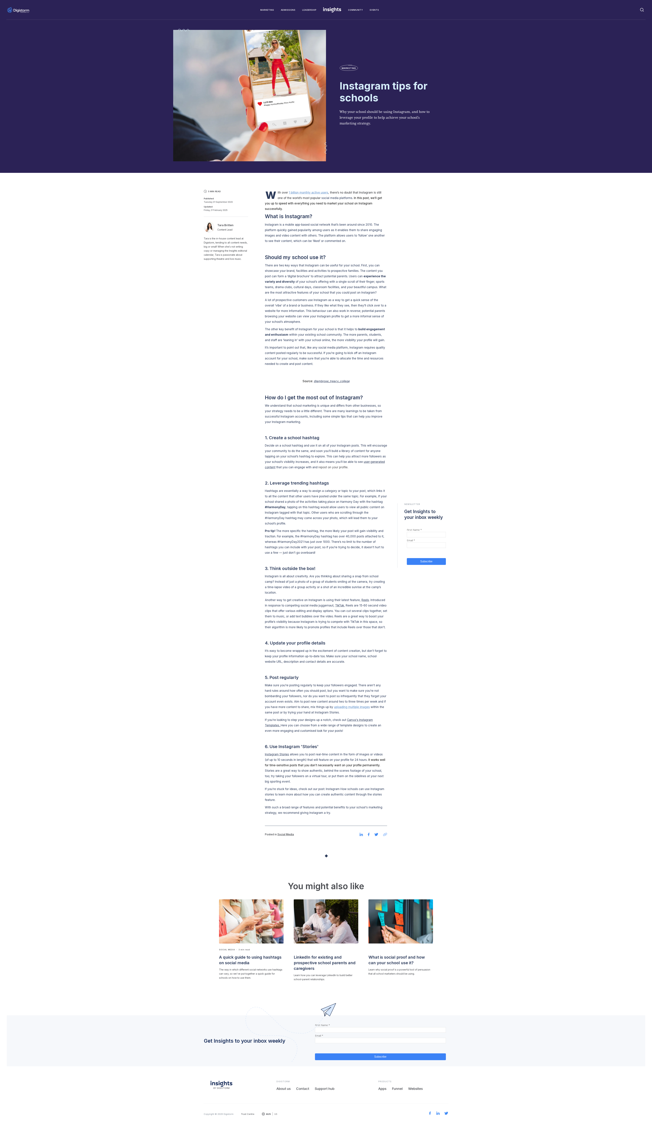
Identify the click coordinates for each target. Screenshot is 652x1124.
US (275, 1114)
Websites (415, 1089)
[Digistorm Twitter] (446, 1114)
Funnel (397, 1089)
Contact (302, 1089)
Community (355, 10)
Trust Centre (247, 1114)
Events (374, 10)
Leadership (309, 10)
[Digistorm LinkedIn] (438, 1114)
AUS (268, 1114)
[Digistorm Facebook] (430, 1114)
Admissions (288, 10)
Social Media (285, 834)
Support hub (324, 1089)
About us (283, 1089)
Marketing (267, 10)
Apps (382, 1089)
